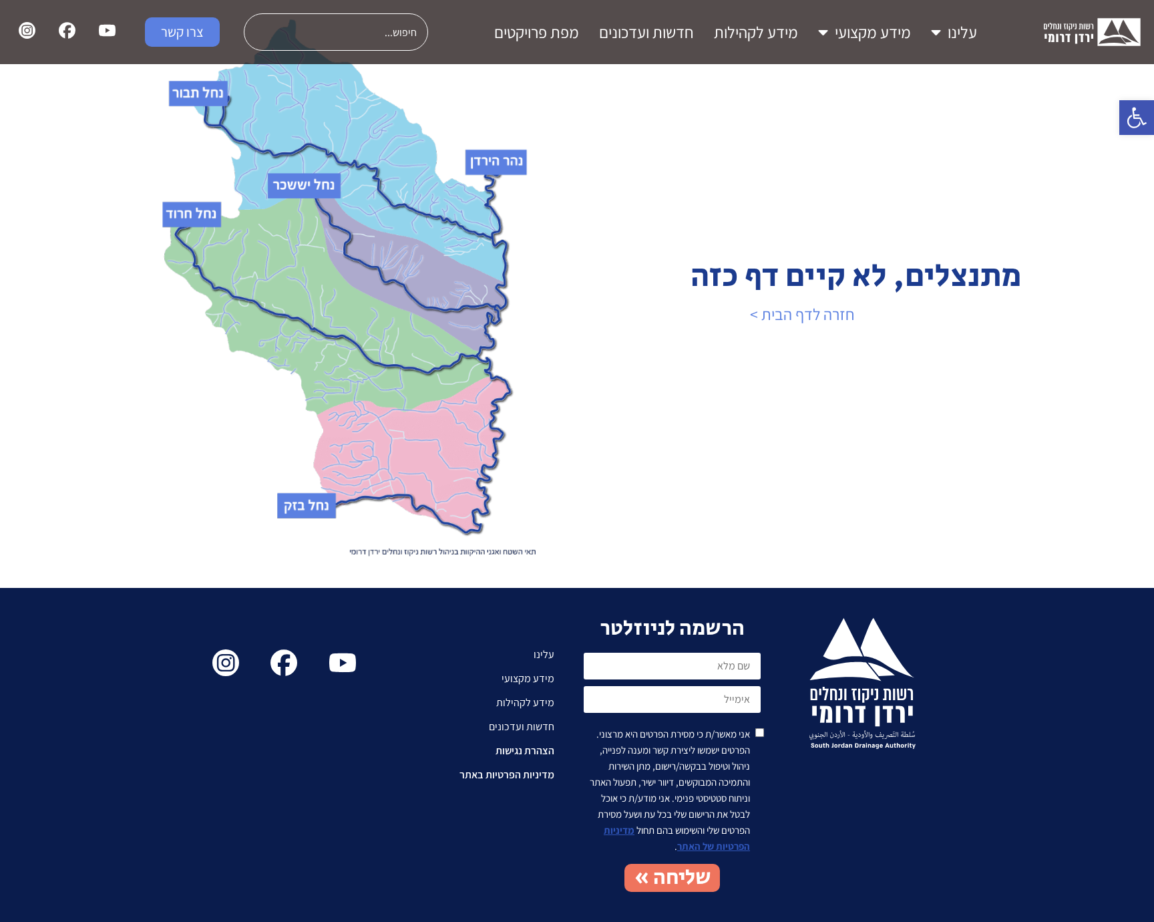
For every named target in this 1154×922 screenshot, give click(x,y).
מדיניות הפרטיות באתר (506, 775)
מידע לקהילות (756, 32)
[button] (1136, 117)
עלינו (962, 32)
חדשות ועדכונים (646, 32)
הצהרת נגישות (525, 751)
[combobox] (336, 32)
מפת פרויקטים (536, 32)
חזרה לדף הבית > (802, 314)
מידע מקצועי (873, 32)
